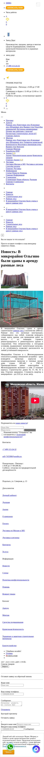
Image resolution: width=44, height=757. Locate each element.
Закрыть (5, 666)
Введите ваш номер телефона (13, 727)
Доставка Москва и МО (16, 164)
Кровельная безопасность (13, 629)
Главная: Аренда (13, 136)
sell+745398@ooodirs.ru (12, 456)
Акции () (10, 153)
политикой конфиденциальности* (15, 436)
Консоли (20, 147)
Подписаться (30, 430)
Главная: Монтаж (13, 149)
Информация (11, 171)
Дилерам (33, 179)
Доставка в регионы (34, 164)
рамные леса (18, 331)
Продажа (9, 120)
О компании (11, 177)
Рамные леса (11, 125)
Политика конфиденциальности (15, 580)
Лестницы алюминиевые (26, 129)
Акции (9, 155)
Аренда (9, 123)
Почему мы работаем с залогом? (19, 131)
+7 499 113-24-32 (13, 66)
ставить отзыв (11, 656)
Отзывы (9, 653)
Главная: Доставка (13, 169)
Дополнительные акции (22, 155)
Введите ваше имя (8, 724)
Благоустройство (9, 646)
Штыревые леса (16, 127)
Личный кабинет (9, 495)
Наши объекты (23, 179)
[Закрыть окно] (38, 4)
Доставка (10, 162)
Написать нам (15, 8)
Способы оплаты (13, 166)
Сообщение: (29, 729)
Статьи (9, 173)
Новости (15, 173)
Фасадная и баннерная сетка (29, 144)
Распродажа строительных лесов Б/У (21, 134)
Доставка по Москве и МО (13, 531)
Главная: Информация (15, 175)
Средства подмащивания (12, 622)
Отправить (5, 709)
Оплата (5, 523)
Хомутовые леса (23, 125)
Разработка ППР (13, 151)
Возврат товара (8, 594)
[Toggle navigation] (7, 108)
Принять (8, 752)
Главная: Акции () (14, 160)
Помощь (23, 173)
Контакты (10, 184)
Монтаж (9, 138)
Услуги (5, 552)
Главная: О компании (15, 182)
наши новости (21, 423)
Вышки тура (29, 127)
